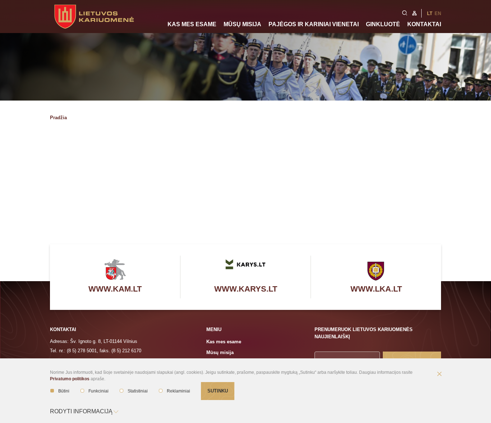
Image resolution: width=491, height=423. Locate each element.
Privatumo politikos (70, 378)
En (438, 13)
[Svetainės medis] (414, 12)
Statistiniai (138, 391)
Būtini (63, 391)
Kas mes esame (192, 24)
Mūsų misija (242, 24)
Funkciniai (98, 391)
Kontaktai (424, 24)
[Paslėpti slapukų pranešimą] (439, 374)
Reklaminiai (178, 391)
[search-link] (404, 12)
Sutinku (217, 391)
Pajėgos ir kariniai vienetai (314, 24)
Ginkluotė (383, 24)
